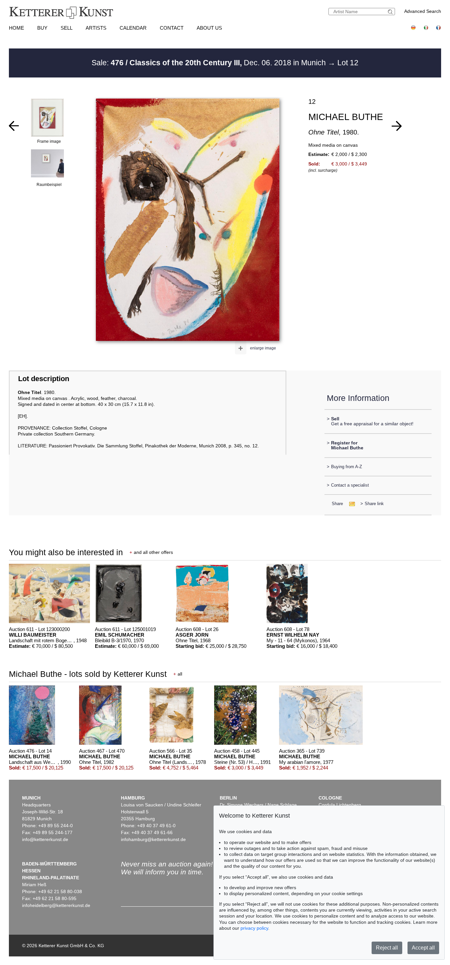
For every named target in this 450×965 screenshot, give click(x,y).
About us (209, 28)
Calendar (133, 28)
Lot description (43, 379)
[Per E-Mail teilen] (350, 503)
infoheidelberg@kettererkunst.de (56, 905)
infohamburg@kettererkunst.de (153, 839)
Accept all (423, 947)
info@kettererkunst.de (45, 839)
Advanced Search (422, 11)
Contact (171, 28)
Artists (96, 28)
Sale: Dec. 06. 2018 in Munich (210, 62)
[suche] (391, 11)
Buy (42, 28)
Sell (66, 28)
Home (16, 28)
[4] (397, 126)
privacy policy (254, 928)
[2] (14, 126)
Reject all (387, 947)
